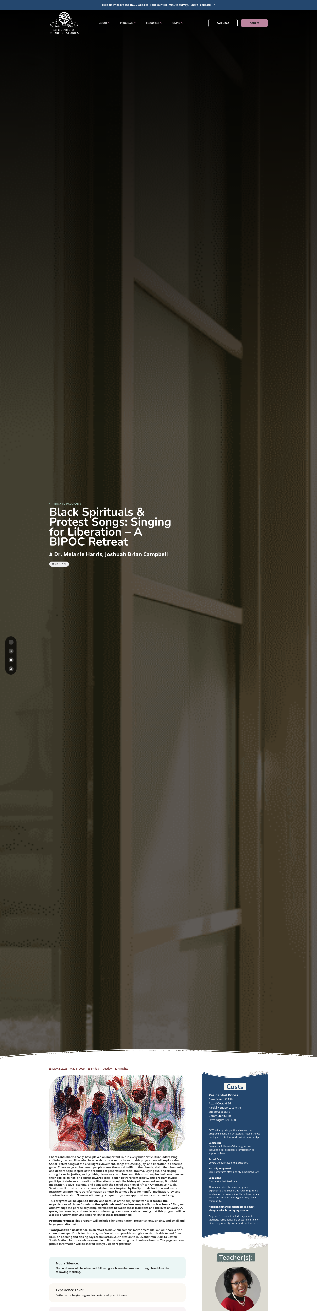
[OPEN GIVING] (182, 23)
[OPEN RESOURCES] (161, 23)
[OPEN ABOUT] (109, 23)
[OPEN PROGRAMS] (135, 23)
